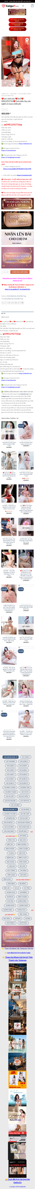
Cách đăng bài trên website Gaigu (18, 953)
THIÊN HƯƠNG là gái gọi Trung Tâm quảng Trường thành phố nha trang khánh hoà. (9, 608)
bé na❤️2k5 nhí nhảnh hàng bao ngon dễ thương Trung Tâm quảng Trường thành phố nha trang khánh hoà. (26, 509)
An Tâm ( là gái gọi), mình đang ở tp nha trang (26, 443)
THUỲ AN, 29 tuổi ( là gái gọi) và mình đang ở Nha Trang (26, 474)
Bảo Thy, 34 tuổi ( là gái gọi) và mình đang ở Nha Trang (26, 639)
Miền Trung (21, 752)
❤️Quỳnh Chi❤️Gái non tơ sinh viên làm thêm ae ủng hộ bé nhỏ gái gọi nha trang (9, 475)
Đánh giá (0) (5, 317)
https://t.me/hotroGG (24, 175)
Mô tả (3, 313)
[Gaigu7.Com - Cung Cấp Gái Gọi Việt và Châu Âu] (10, 6)
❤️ (2, 285)
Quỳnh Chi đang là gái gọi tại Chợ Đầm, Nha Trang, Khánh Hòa (26, 607)
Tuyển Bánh (22, 753)
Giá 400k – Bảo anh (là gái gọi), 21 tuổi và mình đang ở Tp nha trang (9, 669)
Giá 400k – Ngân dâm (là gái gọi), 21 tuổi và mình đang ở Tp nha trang (9, 702)
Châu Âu (28, 752)
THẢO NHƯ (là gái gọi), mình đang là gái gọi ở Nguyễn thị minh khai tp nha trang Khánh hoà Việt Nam (9, 734)
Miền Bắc (6, 752)
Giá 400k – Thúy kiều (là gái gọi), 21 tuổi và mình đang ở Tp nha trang (9, 573)
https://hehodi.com (25, 143)
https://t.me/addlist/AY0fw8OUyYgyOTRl (17, 169)
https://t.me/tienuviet (8, 150)
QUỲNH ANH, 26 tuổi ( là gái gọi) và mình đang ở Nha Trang (26, 540)
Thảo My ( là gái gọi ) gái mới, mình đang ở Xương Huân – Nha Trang (9, 639)
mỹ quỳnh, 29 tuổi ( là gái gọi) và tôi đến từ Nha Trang (9, 444)
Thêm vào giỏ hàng (20, 272)
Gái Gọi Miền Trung (24, 93)
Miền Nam (13, 752)
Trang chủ (5, 93)
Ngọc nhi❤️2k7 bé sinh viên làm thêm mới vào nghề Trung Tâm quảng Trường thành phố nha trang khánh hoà (26, 671)
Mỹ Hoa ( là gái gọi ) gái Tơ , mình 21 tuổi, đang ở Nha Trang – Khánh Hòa (26, 702)
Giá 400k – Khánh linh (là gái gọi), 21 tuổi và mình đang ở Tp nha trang (9, 507)
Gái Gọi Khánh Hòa (7, 95)
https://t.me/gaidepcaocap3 (10, 157)
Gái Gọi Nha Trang (21, 296)
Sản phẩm (13, 93)
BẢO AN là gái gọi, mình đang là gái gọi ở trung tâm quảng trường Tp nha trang (9, 541)
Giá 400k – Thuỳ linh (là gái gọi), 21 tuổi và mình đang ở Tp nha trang (26, 733)
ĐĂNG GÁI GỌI (13, 753)
